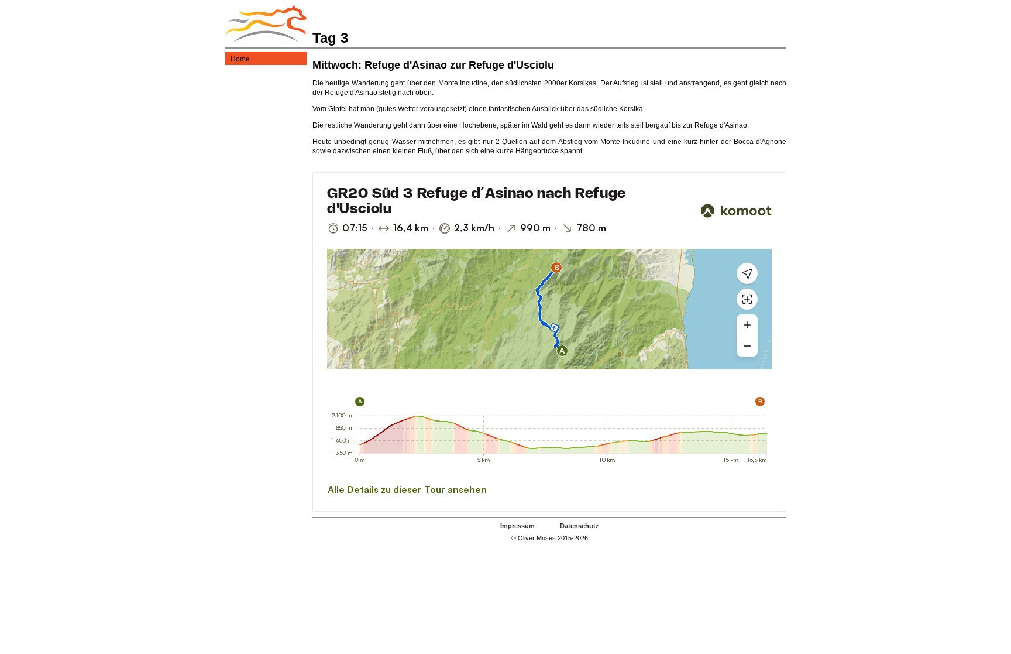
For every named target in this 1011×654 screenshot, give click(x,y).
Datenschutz (579, 525)
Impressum (517, 525)
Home (240, 59)
